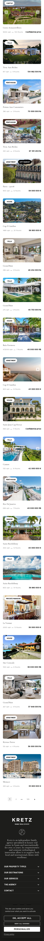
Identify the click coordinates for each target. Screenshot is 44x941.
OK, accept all (22, 918)
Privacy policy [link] (9, 934)
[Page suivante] (34, 799)
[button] (6, 12)
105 (28, 799)
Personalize (22, 929)
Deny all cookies (22, 923)
